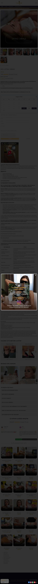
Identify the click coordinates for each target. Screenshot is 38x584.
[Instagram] (31, 582)
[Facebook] (29, 582)
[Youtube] (35, 582)
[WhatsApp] (33, 582)
